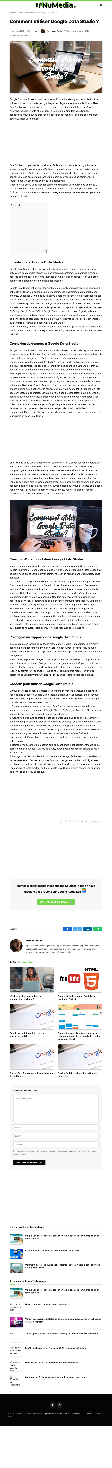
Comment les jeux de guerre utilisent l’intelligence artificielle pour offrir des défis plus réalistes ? (62, 1266)
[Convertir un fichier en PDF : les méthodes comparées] (16, 1254)
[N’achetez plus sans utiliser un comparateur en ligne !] (32, 979)
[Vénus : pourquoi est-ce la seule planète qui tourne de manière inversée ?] (16, 1337)
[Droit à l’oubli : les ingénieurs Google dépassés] (80, 1056)
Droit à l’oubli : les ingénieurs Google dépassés (77, 1074)
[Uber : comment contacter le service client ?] (16, 1308)
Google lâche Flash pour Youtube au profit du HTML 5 (77, 997)
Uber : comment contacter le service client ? (47, 1304)
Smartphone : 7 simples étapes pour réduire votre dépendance (56, 1377)
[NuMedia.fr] (56, 5)
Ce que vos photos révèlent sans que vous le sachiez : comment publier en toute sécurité (62, 1237)
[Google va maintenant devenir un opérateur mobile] (32, 1016)
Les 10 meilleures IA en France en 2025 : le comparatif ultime (55, 1348)
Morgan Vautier (56, 31)
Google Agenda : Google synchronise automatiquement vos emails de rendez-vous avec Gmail (79, 1036)
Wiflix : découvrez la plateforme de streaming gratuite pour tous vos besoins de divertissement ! (63, 1320)
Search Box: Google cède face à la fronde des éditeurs (32, 1074)
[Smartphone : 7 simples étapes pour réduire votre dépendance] (16, 1380)
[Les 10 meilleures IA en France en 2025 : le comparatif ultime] (16, 1351)
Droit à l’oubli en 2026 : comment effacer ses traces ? (51, 1362)
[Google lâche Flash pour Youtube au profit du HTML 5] (80, 979)
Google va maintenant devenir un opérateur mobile (27, 1034)
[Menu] (11, 5)
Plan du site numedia (72, 1414)
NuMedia (13, 12)
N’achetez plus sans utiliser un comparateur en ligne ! (26, 997)
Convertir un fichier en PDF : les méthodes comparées (52, 1250)
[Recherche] (101, 5)
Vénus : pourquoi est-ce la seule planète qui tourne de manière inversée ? (61, 1333)
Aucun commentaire (20, 35)
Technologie (22, 12)
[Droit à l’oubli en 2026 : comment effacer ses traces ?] (16, 1366)
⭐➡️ (56, 902)
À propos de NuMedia (52, 1414)
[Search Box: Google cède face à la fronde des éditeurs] (32, 1056)
